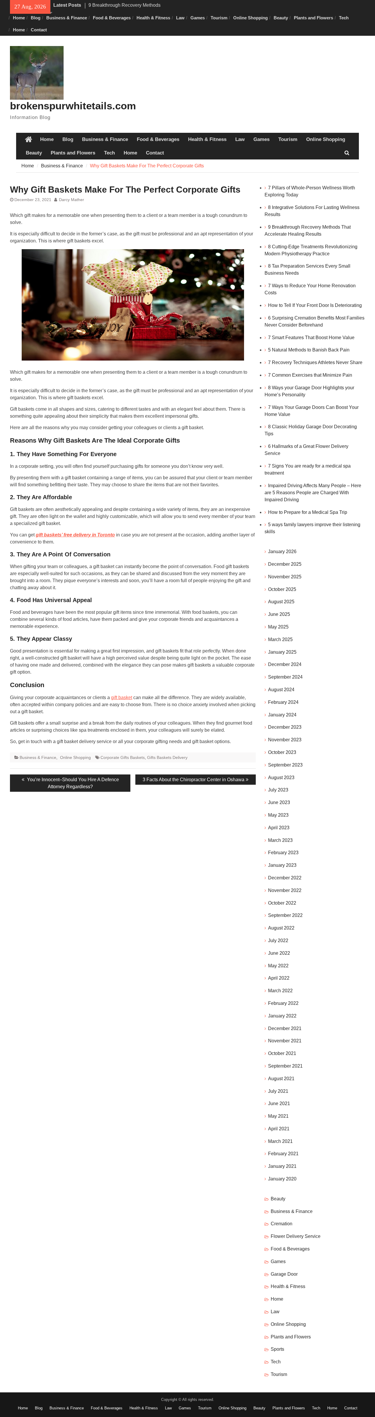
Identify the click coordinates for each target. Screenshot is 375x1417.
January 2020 (282, 1178)
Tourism (219, 17)
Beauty (281, 17)
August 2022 (281, 927)
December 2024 (284, 664)
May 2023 (278, 815)
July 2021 (278, 1091)
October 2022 (282, 903)
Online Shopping (250, 17)
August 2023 (281, 777)
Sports (277, 1349)
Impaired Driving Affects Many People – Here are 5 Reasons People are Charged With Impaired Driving (313, 492)
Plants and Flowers (313, 17)
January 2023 (282, 865)
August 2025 (281, 601)
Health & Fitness (153, 17)
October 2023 (282, 752)
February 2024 (283, 702)
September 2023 (285, 764)
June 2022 (279, 953)
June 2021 (279, 1103)
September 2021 (285, 1065)
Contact (39, 29)
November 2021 (284, 1040)
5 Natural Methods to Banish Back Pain (309, 349)
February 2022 (283, 1003)
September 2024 (285, 676)
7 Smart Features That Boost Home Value (311, 337)
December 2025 (284, 564)
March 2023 (280, 840)
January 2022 (282, 1015)
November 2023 (284, 739)
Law (180, 17)
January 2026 (282, 551)
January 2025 (282, 652)
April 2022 (278, 978)
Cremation (281, 1223)
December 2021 (284, 1028)
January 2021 (282, 1166)
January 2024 (282, 714)
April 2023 (278, 827)
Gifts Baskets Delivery (167, 757)
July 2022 (278, 940)
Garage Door (284, 1274)
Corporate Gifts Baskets (122, 757)
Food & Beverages (112, 17)
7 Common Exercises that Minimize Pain (310, 375)
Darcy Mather (71, 199)
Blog (35, 17)
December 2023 (284, 727)
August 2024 (281, 689)
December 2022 (284, 877)
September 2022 (285, 915)
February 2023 (283, 852)
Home (19, 17)
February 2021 (283, 1153)
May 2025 (278, 626)
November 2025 (284, 576)
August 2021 (281, 1078)
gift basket (121, 697)
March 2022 (280, 990)
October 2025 (282, 589)
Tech (344, 17)
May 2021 (278, 1116)
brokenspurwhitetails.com (73, 105)
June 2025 (279, 614)
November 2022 (284, 890)
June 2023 (279, 802)
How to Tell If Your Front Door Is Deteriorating (315, 305)
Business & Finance (66, 17)
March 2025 (280, 639)
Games (197, 17)
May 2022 (278, 965)
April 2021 (278, 1128)
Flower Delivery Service (296, 1236)
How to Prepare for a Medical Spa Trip (308, 512)
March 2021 (280, 1141)
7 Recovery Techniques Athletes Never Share (315, 362)
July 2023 (278, 789)
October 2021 (282, 1053)
